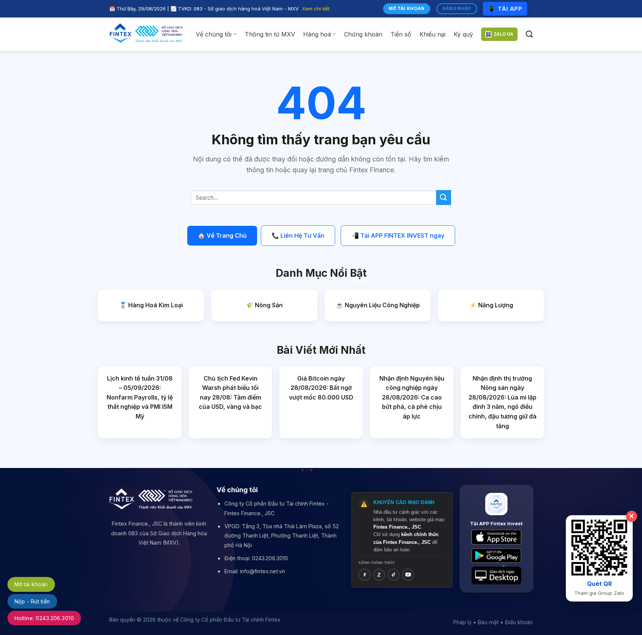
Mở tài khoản (31, 584)
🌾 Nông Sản (264, 305)
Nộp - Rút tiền (32, 601)
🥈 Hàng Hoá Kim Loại (151, 305)
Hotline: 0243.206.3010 (44, 618)
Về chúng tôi (213, 34)
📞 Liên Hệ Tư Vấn (298, 235)
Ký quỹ (463, 34)
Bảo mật (488, 622)
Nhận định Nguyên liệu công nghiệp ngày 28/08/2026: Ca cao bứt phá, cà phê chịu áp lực (411, 397)
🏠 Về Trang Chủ (222, 235)
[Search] (529, 34)
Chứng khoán (363, 34)
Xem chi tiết (316, 9)
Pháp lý (462, 622)
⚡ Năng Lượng (491, 305)
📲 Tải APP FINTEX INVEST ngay (397, 235)
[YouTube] (408, 575)
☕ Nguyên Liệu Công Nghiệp (378, 305)
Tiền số (400, 34)
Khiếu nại (432, 34)
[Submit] (443, 197)
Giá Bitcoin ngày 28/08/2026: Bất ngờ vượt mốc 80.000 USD (321, 388)
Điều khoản (519, 622)
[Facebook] (364, 575)
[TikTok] (393, 575)
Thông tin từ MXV (270, 34)
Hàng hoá (317, 34)
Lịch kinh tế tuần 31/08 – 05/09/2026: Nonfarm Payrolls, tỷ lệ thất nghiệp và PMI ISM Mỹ (140, 397)
